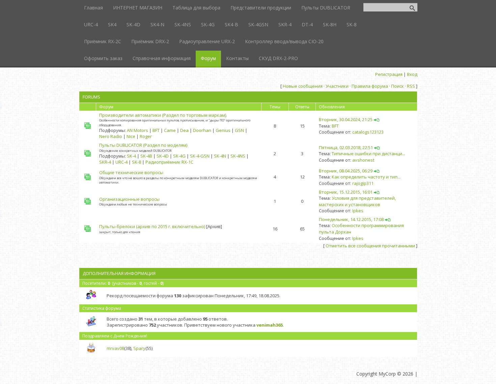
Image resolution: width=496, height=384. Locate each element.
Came (170, 130)
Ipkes (357, 211)
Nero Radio (110, 136)
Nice (131, 136)
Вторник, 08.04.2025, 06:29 (346, 171)
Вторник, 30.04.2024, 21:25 (346, 119)
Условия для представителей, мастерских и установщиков (357, 201)
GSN (239, 130)
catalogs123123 (368, 132)
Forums (91, 97)
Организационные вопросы (129, 199)
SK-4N (220, 156)
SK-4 (131, 156)
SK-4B (146, 156)
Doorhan (202, 130)
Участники (337, 86)
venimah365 (269, 325)
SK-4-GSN (200, 156)
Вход (412, 74)
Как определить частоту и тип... (366, 177)
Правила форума (370, 86)
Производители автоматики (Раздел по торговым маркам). (163, 115)
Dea (184, 130)
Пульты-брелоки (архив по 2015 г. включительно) (152, 226)
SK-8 (136, 162)
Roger (146, 136)
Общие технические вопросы (131, 172)
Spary (139, 348)
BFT (156, 130)
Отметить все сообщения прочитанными (370, 246)
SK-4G (179, 156)
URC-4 (121, 162)
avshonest (363, 160)
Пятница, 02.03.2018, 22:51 (346, 147)
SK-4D (163, 156)
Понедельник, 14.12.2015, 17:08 (351, 219)
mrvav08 (115, 348)
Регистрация (389, 74)
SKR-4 (105, 162)
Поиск (397, 86)
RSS (411, 86)
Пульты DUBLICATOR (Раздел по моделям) (143, 145)
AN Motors (137, 130)
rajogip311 (363, 183)
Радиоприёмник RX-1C (169, 162)
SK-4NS (237, 156)
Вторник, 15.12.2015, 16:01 (346, 192)
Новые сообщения (303, 86)
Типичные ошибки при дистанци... (368, 153)
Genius (223, 130)
